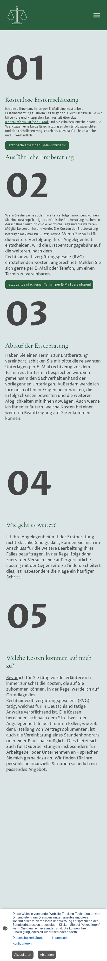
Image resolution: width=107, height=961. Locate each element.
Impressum (60, 938)
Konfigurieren (22, 943)
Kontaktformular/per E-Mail (27, 122)
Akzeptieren (22, 955)
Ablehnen (47, 955)
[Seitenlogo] (17, 15)
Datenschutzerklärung (28, 938)
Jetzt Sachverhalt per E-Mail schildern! (37, 145)
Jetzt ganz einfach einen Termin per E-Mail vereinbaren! (49, 284)
